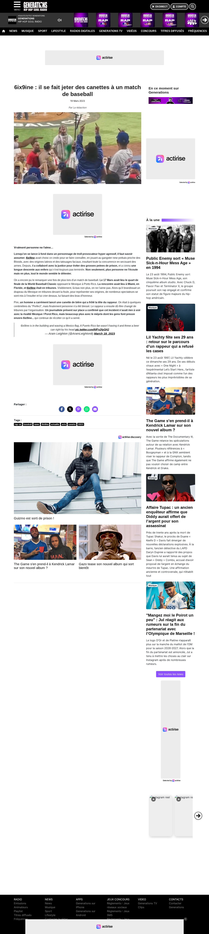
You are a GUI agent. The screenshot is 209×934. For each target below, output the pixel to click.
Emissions (20, 903)
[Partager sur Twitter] (69, 410)
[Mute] (59, 20)
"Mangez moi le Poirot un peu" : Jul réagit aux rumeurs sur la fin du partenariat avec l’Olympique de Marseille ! (170, 624)
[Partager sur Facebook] (61, 410)
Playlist (18, 911)
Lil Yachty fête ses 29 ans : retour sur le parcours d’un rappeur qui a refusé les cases (169, 344)
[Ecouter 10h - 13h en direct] (171, 100)
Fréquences (197, 31)
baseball (28, 424)
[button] (161, 815)
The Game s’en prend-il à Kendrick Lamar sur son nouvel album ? (169, 425)
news (36, 424)
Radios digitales (82, 31)
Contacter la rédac (56, 919)
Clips (141, 907)
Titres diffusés (172, 31)
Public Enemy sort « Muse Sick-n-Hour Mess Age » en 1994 (170, 263)
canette (72, 424)
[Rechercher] (192, 6)
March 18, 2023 (104, 333)
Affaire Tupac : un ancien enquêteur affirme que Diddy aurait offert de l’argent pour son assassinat (169, 516)
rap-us (18, 424)
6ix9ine (30, 257)
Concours (148, 31)
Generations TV (110, 31)
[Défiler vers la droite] (198, 816)
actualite (55, 424)
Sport (42, 31)
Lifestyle (58, 31)
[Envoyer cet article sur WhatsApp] (86, 410)
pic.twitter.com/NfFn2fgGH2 (92, 329)
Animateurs (21, 907)
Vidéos (132, 31)
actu (64, 424)
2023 (80, 424)
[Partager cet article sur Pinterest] (77, 410)
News (13, 31)
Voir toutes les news (170, 674)
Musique (28, 31)
